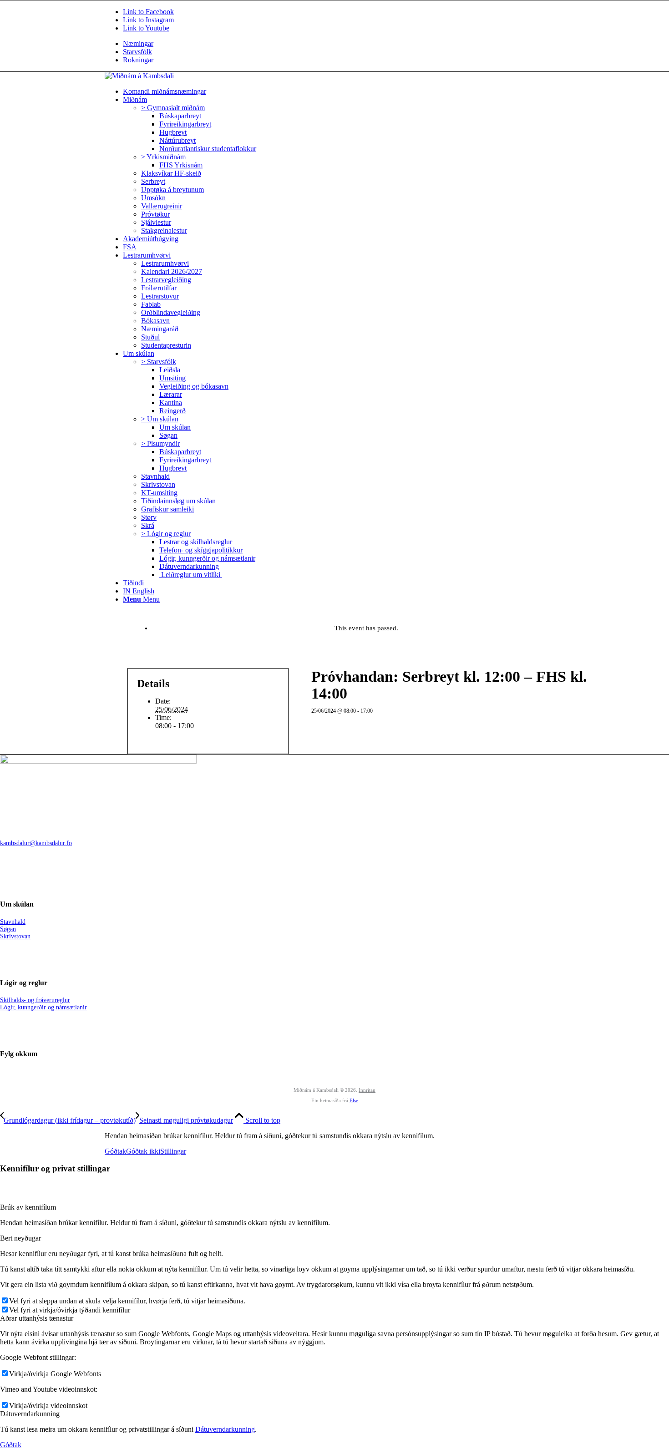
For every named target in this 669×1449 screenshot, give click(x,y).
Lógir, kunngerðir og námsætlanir (43, 1007)
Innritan (367, 1090)
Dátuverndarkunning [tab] (30, 1414)
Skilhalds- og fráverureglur (35, 1000)
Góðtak (115, 1151)
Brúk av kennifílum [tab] (28, 1207)
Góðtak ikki (143, 1151)
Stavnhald (12, 921)
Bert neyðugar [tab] (20, 1238)
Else (354, 1100)
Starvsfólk (137, 52)
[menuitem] (343, 44)
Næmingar (138, 43)
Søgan (8, 929)
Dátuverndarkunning (225, 1429)
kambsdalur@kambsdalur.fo (36, 843)
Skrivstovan (15, 936)
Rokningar (138, 60)
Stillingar (173, 1151)
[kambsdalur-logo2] (139, 76)
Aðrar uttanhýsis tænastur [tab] (36, 1318)
